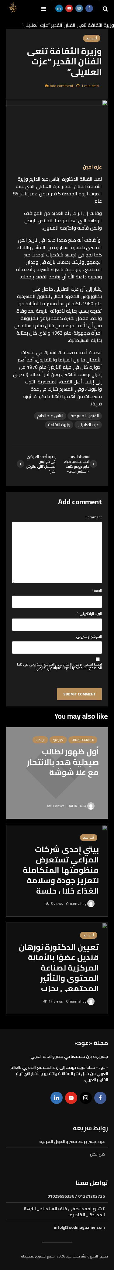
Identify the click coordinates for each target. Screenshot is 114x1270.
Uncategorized (83, 740)
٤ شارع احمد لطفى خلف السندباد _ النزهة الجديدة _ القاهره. (64, 1212)
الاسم (97, 591)
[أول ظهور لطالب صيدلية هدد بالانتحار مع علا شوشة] (57, 772)
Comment (93, 517)
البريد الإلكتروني (89, 613)
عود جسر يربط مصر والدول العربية (72, 1141)
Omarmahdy (76, 903)
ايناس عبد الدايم (50, 416)
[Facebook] (100, 1098)
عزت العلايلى (88, 425)
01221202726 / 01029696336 (76, 1196)
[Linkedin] (56, 1098)
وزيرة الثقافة (59, 425)
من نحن (97, 1154)
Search (50, 32)
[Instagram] (86, 1098)
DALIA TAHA (77, 805)
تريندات (40, 740)
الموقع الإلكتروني (89, 636)
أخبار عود (58, 740)
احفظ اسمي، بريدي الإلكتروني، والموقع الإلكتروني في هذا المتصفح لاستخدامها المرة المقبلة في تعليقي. (59, 666)
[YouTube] (71, 1098)
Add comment (61, 85)
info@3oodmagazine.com (79, 1227)
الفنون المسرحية (85, 416)
